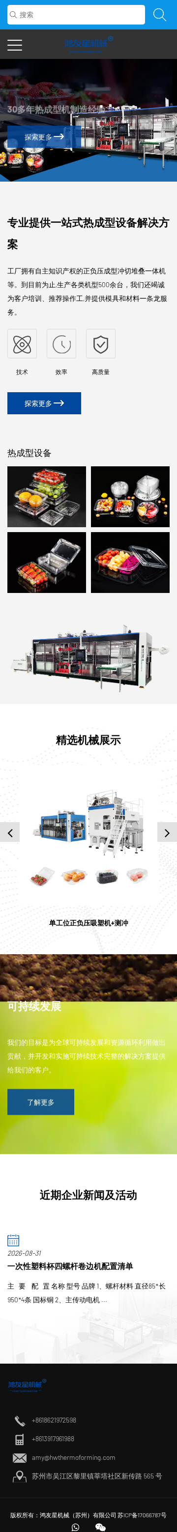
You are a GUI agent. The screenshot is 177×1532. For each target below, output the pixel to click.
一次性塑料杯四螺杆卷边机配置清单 (70, 1265)
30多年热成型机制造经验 (56, 105)
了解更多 (41, 1099)
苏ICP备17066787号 (142, 1514)
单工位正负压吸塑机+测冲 (88, 922)
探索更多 (39, 137)
